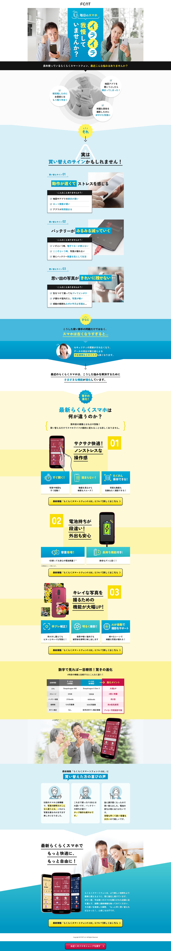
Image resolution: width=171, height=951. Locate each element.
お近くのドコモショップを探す (85, 946)
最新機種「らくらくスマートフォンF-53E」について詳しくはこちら (85, 501)
